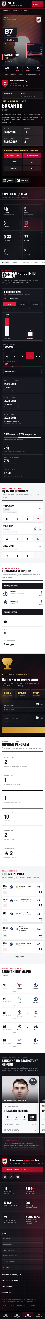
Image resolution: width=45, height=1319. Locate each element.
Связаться (6, 1293)
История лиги (8, 1267)
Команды (26, 263)
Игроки (14, 10)
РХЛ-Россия (7, 1287)
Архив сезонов (8, 1261)
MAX (32, 169)
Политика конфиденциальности (14, 1305)
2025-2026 (8, 506)
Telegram (13, 169)
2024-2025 (8, 526)
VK (32, 162)
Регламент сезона (10, 1256)
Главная (5, 10)
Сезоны (16, 263)
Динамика (5, 263)
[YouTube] (17, 1176)
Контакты (7, 1239)
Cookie (32, 1305)
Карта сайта (6, 1309)
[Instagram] (11, 1176)
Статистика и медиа (11, 1281)
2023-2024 (8, 545)
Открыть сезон (22, 371)
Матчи (35, 304)
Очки (9, 304)
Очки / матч (22, 304)
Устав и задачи (9, 1250)
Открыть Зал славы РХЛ (23, 730)
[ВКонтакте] (4, 1176)
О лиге (5, 1234)
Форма (36, 263)
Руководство (8, 1244)
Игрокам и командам (11, 1275)
